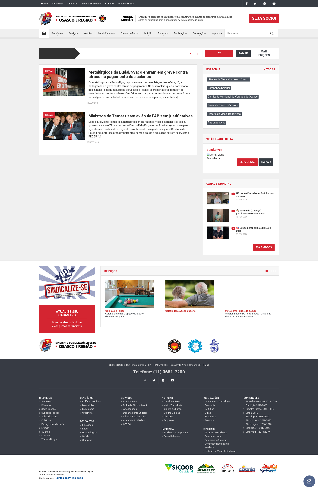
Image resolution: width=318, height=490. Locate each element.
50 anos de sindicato (216, 432)
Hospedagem (89, 432)
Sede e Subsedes (91, 3)
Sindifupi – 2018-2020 (257, 416)
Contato (109, 3)
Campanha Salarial (219, 87)
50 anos (45, 431)
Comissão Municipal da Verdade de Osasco (233, 96)
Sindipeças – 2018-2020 (258, 424)
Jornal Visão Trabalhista (217, 401)
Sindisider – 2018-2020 (258, 428)
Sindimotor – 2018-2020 (258, 420)
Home (44, 3)
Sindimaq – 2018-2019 (258, 431)
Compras (87, 440)
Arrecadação (130, 409)
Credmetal (87, 412)
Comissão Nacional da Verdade (217, 445)
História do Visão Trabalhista (224, 113)
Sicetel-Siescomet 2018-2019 (261, 401)
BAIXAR (243, 53)
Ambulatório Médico (134, 420)
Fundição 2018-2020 (256, 405)
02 (219, 53)
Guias (208, 412)
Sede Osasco (48, 409)
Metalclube (88, 405)
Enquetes (169, 420)
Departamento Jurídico (135, 412)
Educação (87, 425)
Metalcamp (88, 409)
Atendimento (130, 401)
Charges (168, 416)
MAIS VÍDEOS (264, 247)
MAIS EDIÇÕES (264, 53)
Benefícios (57, 33)
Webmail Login (126, 3)
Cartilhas (209, 409)
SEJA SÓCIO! (264, 18)
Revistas (209, 420)
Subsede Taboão (50, 412)
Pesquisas (210, 416)
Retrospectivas (216, 122)
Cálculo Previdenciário (134, 416)
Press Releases (172, 436)
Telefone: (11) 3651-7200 (159, 371)
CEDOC (127, 424)
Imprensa (217, 33)
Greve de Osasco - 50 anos (223, 105)
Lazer (85, 428)
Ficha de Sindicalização (135, 405)
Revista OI (210, 405)
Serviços (73, 33)
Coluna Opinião (172, 412)
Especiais (163, 33)
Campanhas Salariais (216, 440)
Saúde (85, 436)
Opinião (148, 33)
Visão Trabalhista (173, 405)
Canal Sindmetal (106, 33)
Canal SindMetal (172, 401)
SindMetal (57, 3)
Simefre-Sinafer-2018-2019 (260, 409)
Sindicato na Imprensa (176, 432)
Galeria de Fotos (129, 33)
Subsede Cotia (49, 416)
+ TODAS (269, 69)
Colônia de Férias (91, 401)
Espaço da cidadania (52, 424)
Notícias (88, 33)
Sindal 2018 (252, 412)
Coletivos (46, 420)
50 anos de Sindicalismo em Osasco (228, 79)
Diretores (72, 3)
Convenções (199, 33)
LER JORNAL (247, 161)
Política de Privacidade (69, 477)
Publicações (180, 33)
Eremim (45, 428)
